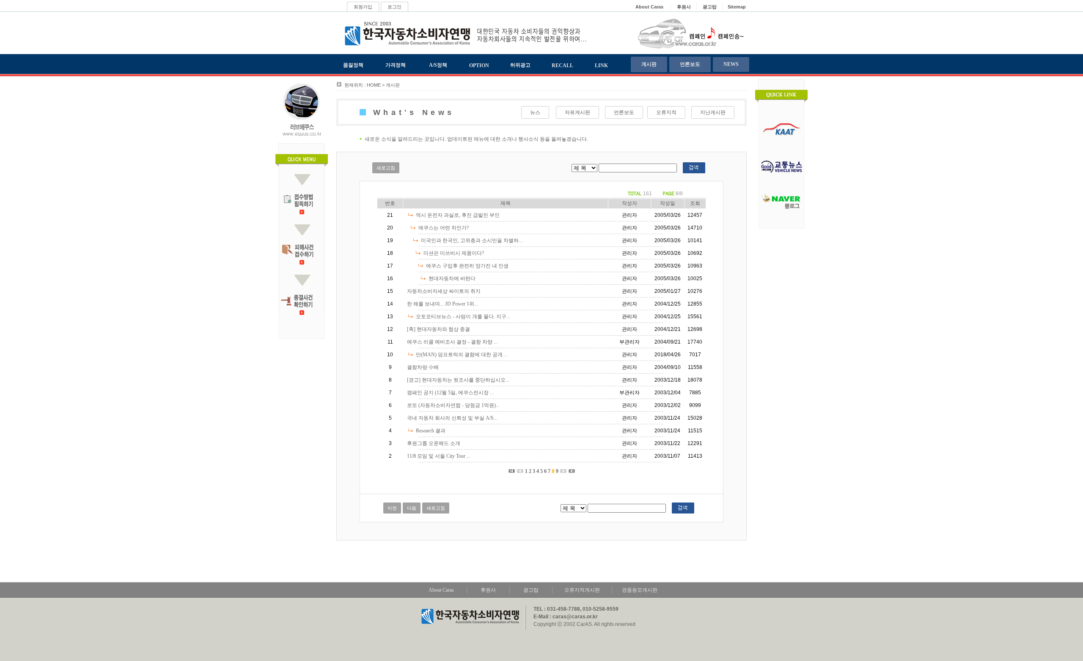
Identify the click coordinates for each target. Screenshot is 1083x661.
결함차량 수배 (423, 367)
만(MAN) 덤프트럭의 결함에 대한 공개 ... (462, 355)
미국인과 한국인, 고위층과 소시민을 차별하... (471, 240)
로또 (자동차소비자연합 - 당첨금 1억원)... (453, 405)
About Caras (441, 590)
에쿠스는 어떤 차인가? (443, 228)
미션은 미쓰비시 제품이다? (453, 253)
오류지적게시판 (582, 590)
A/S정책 (438, 65)
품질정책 (353, 65)
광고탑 (531, 590)
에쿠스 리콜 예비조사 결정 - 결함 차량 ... (452, 342)
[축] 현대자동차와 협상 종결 (438, 329)
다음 (411, 508)
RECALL (562, 65)
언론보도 (690, 64)
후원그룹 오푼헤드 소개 (433, 443)
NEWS (731, 64)
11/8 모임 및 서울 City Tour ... (438, 456)
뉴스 (535, 112)
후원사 (488, 590)
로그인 (394, 6)
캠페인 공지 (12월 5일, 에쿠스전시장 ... (450, 393)
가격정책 (395, 65)
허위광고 (520, 65)
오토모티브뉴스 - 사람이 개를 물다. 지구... (463, 317)
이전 (392, 508)
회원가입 (363, 6)
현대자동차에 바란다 (452, 278)
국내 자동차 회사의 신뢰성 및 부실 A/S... (452, 418)
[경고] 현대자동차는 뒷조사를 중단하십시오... (458, 380)
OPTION (479, 65)
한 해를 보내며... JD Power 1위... (442, 304)
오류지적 (666, 112)
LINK (601, 65)
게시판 (649, 64)
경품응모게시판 (639, 590)
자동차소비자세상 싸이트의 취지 (444, 291)
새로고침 (386, 167)
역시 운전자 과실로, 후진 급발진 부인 (458, 215)
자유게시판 (577, 112)
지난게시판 (713, 112)
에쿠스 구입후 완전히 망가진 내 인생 (467, 266)
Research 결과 (430, 431)
